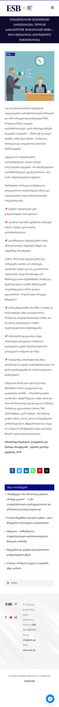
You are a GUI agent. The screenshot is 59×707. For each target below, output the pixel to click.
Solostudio (29, 681)
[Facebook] (6, 617)
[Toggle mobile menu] (52, 7)
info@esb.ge (29, 640)
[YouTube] (11, 617)
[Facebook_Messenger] (50, 698)
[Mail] (15, 617)
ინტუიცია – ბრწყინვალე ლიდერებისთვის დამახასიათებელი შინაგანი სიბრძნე (27, 536)
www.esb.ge (29, 650)
